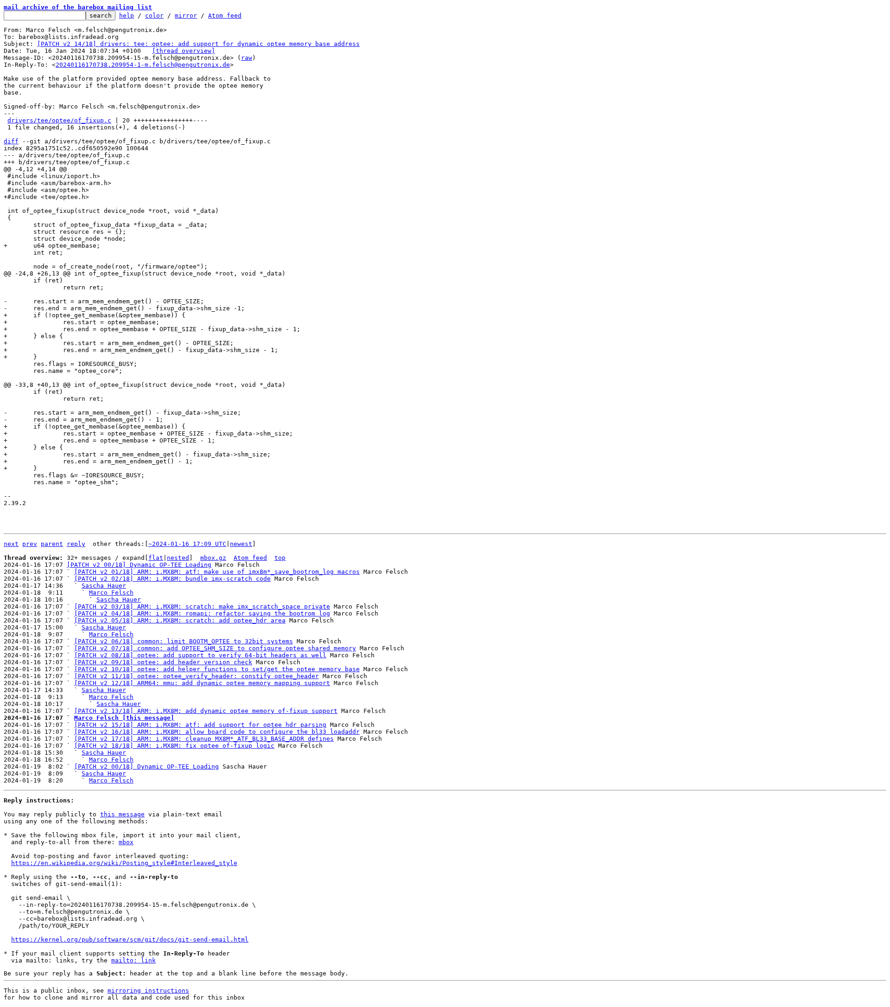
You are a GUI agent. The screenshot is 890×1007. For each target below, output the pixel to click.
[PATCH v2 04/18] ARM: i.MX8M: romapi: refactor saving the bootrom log (202, 613)
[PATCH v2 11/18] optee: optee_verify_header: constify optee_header (196, 676)
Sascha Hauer (104, 585)
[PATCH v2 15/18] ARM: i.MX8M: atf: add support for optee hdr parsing (200, 724)
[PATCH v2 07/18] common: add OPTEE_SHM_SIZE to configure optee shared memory (215, 648)
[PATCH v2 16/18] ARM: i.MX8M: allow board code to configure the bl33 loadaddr (217, 731)
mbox (126, 842)
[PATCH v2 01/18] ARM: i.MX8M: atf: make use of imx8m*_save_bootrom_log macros (217, 571)
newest (241, 543)
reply (76, 543)
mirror (186, 15)
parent (52, 543)
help (126, 15)
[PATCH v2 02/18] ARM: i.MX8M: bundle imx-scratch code (172, 578)
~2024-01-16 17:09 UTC (187, 543)
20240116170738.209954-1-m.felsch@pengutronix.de (143, 64)
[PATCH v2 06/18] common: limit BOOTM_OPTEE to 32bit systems (183, 641)
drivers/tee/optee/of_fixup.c (59, 120)
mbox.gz (213, 557)
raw (246, 57)
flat (155, 557)
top (280, 557)
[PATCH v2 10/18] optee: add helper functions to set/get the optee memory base (217, 669)
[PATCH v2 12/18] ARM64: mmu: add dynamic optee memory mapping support (202, 683)
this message (122, 814)
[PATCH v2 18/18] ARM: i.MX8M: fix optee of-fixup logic (174, 745)
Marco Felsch (111, 592)
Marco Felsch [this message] (124, 717)
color (154, 15)
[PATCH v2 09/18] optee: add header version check (163, 662)
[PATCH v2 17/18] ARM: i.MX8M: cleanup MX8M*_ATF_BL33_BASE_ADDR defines (204, 738)
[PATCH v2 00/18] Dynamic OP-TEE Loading (139, 564)
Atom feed (225, 15)
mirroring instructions (148, 990)
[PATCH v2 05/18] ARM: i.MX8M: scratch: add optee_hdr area (180, 620)
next (11, 543)
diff (11, 141)
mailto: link (133, 960)
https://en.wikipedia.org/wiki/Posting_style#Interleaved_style (124, 862)
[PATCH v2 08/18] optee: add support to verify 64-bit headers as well (200, 655)
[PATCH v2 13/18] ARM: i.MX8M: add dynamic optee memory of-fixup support (205, 710)
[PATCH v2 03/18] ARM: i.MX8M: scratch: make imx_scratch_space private (202, 606)
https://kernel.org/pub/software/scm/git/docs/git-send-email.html (129, 939)
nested (178, 557)
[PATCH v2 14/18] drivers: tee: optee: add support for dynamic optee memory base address (198, 43)
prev (29, 543)
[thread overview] (183, 50)
